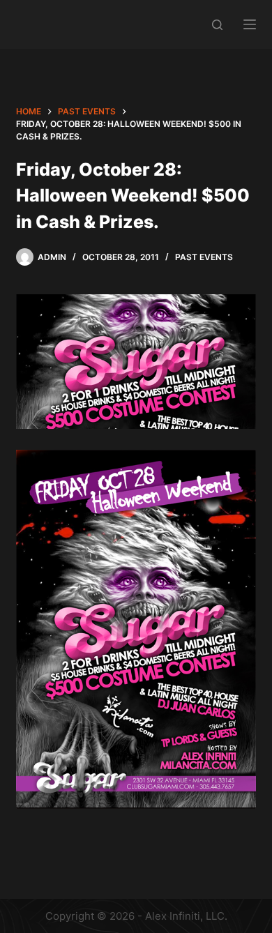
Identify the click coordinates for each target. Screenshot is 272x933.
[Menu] (249, 24)
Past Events (204, 257)
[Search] (217, 25)
